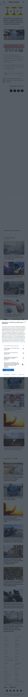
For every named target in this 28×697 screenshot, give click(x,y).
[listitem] (14, 345)
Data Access (14, 374)
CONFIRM (8, 369)
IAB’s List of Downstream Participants (15, 341)
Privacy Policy (21, 374)
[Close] (25, 322)
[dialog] (14, 348)
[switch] (23, 348)
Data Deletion (6, 374)
